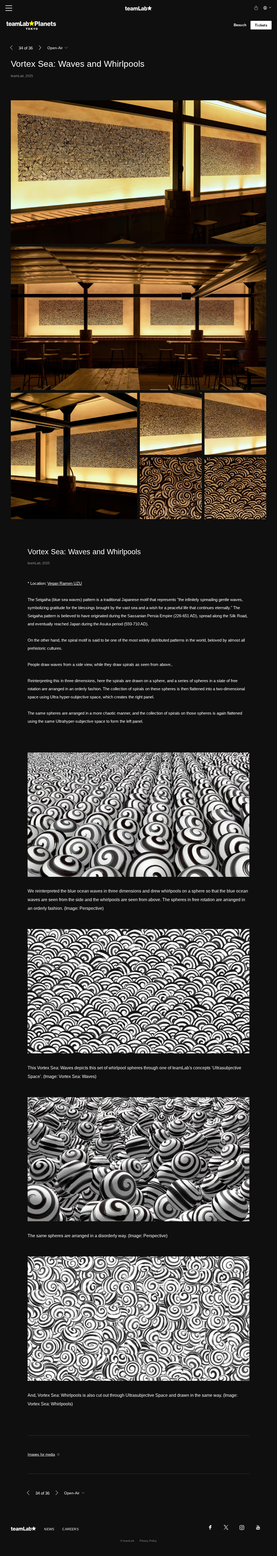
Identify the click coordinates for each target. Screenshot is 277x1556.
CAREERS (70, 1529)
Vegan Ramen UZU (64, 583)
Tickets (261, 25)
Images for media (41, 1454)
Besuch (240, 25)
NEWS (49, 1529)
